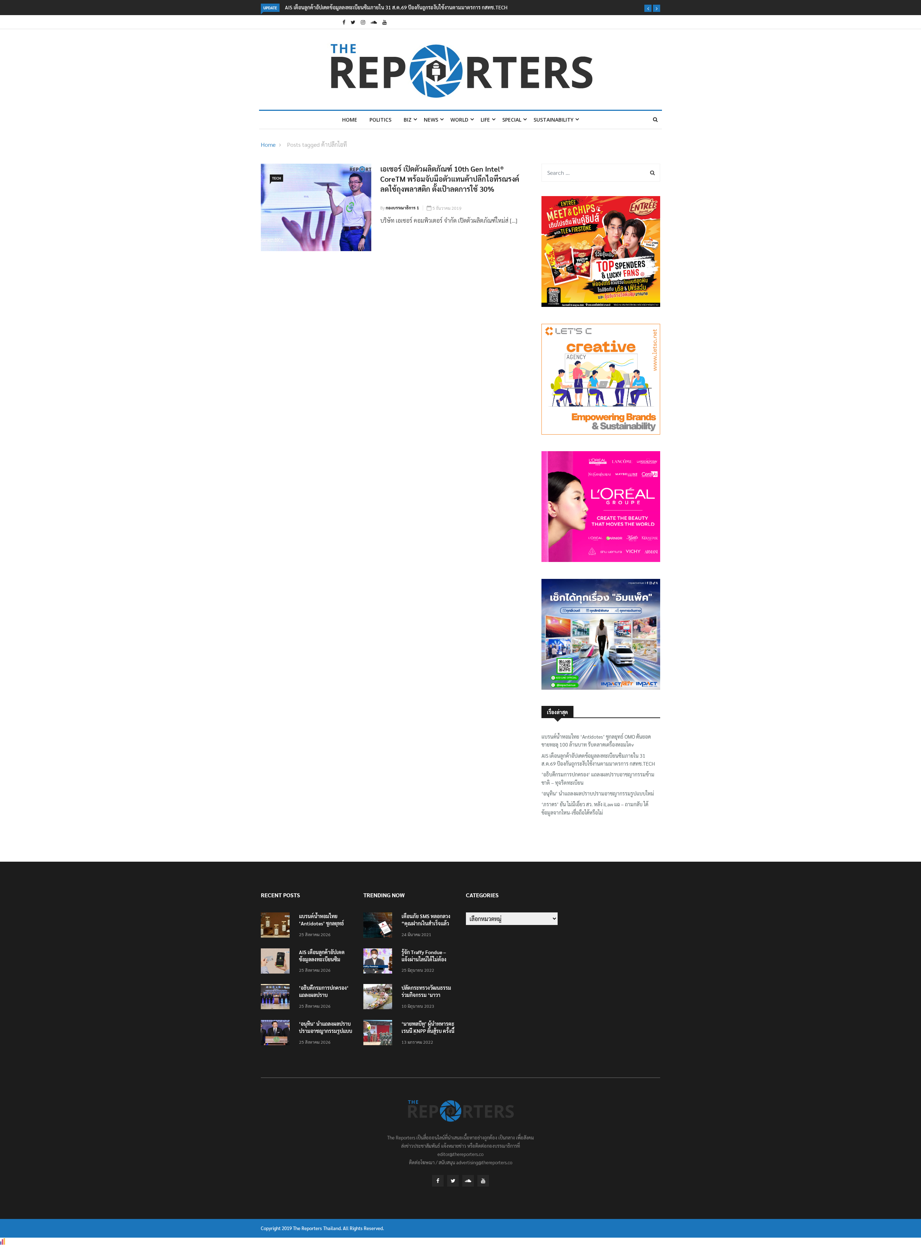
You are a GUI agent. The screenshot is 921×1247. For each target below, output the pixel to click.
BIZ (408, 119)
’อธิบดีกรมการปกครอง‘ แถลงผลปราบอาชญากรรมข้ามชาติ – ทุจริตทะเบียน (597, 778)
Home (349, 119)
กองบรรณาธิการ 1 (402, 207)
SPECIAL (511, 119)
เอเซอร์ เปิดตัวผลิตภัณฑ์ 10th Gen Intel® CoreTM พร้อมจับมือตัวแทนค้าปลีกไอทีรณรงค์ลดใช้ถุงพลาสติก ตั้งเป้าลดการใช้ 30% (449, 179)
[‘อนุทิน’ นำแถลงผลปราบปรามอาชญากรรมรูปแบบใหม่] (277, 1034)
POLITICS (380, 119)
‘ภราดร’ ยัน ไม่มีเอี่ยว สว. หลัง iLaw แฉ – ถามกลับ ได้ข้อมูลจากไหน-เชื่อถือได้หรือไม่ (594, 808)
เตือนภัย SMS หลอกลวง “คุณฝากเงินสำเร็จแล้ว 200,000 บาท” (425, 923)
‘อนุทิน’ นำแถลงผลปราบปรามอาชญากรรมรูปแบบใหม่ (597, 793)
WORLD (459, 119)
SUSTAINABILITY (553, 119)
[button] (648, 8)
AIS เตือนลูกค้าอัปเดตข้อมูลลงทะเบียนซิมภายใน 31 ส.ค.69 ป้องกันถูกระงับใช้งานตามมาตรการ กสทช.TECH (396, 7)
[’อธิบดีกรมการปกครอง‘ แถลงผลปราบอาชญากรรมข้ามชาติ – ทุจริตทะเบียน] (277, 998)
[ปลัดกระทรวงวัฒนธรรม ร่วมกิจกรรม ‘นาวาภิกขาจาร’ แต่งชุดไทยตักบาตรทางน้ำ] (379, 998)
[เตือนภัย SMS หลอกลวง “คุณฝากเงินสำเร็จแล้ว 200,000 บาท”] (379, 926)
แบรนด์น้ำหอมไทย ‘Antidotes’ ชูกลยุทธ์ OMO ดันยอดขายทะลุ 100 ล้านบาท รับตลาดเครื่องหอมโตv (596, 740)
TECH (276, 178)
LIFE (485, 119)
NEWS (431, 119)
